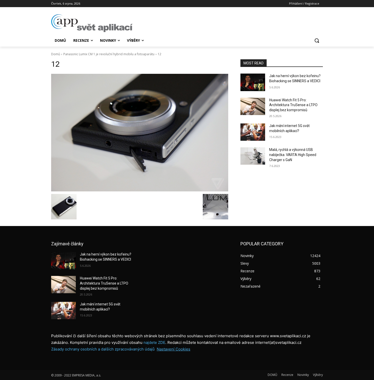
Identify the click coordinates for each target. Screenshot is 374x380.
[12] (139, 132)
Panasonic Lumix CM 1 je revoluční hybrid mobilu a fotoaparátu (108, 54)
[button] (317, 40)
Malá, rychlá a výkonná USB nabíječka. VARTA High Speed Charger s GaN (292, 155)
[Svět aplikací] (92, 23)
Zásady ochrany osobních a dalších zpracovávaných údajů (103, 349)
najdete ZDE (154, 342)
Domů (55, 54)
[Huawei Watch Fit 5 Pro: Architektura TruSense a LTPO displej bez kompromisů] (252, 106)
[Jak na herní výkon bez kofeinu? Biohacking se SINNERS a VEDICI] (252, 82)
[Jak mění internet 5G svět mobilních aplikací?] (252, 132)
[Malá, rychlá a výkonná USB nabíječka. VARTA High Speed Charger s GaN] (252, 156)
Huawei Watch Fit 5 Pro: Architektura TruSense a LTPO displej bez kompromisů (293, 105)
